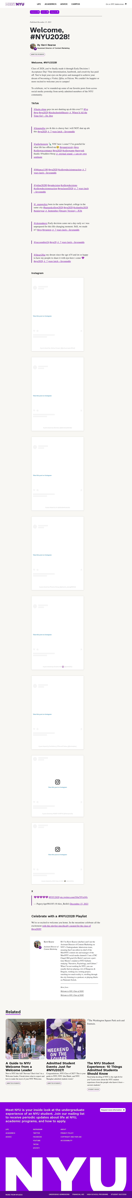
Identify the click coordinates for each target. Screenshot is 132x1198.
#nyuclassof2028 (65, 188)
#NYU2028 (54, 897)
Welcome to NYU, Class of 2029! (72, 991)
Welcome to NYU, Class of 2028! (72, 995)
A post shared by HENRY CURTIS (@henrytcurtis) (57, 813)
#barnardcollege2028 (53, 207)
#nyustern (46, 229)
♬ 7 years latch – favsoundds (61, 131)
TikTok (35, 1144)
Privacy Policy (67, 1133)
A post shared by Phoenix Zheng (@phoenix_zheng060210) (57, 587)
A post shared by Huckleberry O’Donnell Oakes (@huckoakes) (58, 746)
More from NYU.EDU (14, 1195)
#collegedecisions (69, 185)
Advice (64, 4)
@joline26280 (40, 185)
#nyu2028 (43, 112)
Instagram (37, 1129)
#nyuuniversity (67, 147)
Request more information (111, 1110)
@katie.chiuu (40, 109)
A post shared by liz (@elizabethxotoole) (57, 507)
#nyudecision (54, 185)
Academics (50, 4)
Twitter (44, 12)
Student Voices (93, 1089)
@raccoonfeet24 (41, 242)
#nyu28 (53, 242)
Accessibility (66, 1141)
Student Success (118, 1194)
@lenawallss (39, 128)
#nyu (36, 112)
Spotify (36, 1148)
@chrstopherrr (40, 223)
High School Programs (97, 1194)
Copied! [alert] (54, 15)
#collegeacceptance (43, 150)
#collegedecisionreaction (70, 169)
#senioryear (39, 210)
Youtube (36, 1141)
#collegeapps (68, 150)
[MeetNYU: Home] (15, 3)
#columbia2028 (80, 207)
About (63, 1129)
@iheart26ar (40, 254)
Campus (75, 4)
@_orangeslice (41, 204)
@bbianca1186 (41, 169)
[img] (25, 1039)
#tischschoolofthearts (59, 112)
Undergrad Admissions (59, 1194)
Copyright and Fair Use (71, 1137)
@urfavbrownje (41, 143)
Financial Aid (78, 1194)
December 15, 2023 (79, 903)
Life (39, 4)
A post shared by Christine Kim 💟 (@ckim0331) (57, 666)
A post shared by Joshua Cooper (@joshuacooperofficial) (57, 348)
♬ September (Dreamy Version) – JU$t (63, 210)
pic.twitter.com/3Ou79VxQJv (74, 897)
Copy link (54, 12)
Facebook (34, 12)
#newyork (79, 150)
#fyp (86, 109)
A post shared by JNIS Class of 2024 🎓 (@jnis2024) (57, 881)
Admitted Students (37, 54)
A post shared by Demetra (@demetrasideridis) (57, 428)
